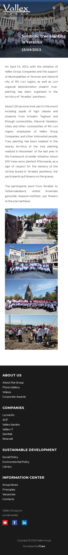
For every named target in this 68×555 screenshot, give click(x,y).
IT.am (42, 546)
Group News (10, 484)
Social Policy (10, 457)
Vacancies (8, 494)
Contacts (8, 499)
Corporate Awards (14, 396)
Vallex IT (7, 429)
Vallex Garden (11, 424)
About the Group (13, 382)
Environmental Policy (15, 461)
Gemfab (7, 434)
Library (7, 466)
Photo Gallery (11, 387)
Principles (8, 489)
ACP (5, 419)
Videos (6, 392)
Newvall (7, 438)
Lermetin (8, 415)
